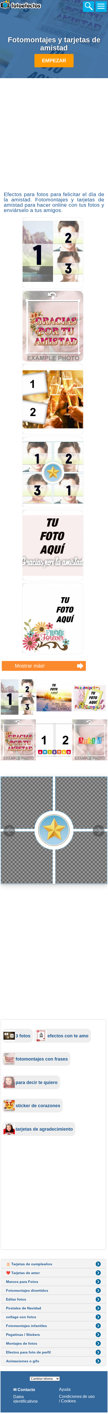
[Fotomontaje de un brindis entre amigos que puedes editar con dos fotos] (53, 434)
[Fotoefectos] (32, 7)
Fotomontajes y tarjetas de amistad (54, 44)
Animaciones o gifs (22, 1361)
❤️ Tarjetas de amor (23, 1273)
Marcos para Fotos (22, 1282)
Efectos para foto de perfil (28, 1352)
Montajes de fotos (21, 1343)
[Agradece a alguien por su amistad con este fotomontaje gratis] (53, 580)
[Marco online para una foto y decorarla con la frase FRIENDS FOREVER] (53, 653)
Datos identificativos (25, 1399)
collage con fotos (21, 1317)
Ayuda (65, 1389)
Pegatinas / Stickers (23, 1335)
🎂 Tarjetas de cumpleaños (29, 1264)
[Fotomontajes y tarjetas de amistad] (54, 719)
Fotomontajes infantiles (26, 1326)
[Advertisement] (54, 134)
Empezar (54, 60)
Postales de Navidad (23, 1308)
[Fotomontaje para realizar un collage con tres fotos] (53, 287)
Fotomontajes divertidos (27, 1290)
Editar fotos (16, 1299)
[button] (98, 831)
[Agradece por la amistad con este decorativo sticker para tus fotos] (53, 360)
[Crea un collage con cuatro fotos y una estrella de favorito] (53, 507)
